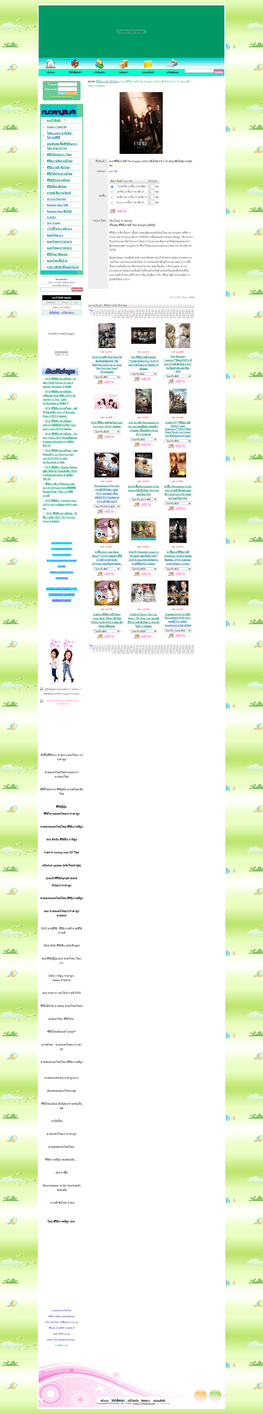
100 (183, 315)
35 (189, 310)
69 (189, 312)
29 (171, 310)
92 (158, 315)
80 (121, 315)
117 (175, 317)
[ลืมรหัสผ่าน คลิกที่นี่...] (71, 93)
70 (192, 312)
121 (192, 317)
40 (100, 312)
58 (156, 312)
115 (166, 317)
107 (132, 317)
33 (183, 310)
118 (179, 317)
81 (124, 315)
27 (165, 310)
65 (177, 312)
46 (119, 312)
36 (192, 310)
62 (168, 312)
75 (106, 315)
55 (146, 312)
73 (99, 315)
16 (131, 310)
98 (176, 315)
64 (174, 312)
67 (183, 312)
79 (118, 315)
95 (167, 315)
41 (103, 312)
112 (153, 317)
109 (140, 317)
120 (188, 317)
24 (156, 310)
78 (115, 315)
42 (106, 312)
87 (143, 315)
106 (127, 317)
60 (162, 312)
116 (170, 317)
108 (136, 317)
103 (114, 317)
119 (183, 317)
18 (137, 310)
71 (93, 315)
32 (180, 310)
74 (103, 315)
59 (159, 312)
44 (112, 312)
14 (125, 310)
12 (119, 310)
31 (177, 310)
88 (146, 315)
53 (140, 312)
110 (144, 317)
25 (159, 310)
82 (127, 315)
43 (109, 312)
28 (168, 310)
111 (149, 317)
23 (152, 310)
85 (136, 315)
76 (109, 315)
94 (164, 315)
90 (152, 315)
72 (96, 315)
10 (112, 310)
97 (173, 315)
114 (162, 317)
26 (162, 310)
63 (171, 312)
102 (192, 315)
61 (165, 312)
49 (128, 312)
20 (143, 310)
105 (123, 317)
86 (139, 315)
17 (134, 310)
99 (180, 315)
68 (186, 312)
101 (188, 315)
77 (112, 315)
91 (155, 315)
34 (186, 310)
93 (161, 315)
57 (152, 312)
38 (94, 312)
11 (115, 310)
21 (146, 310)
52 (137, 312)
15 (128, 310)
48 (125, 312)
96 (170, 315)
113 (157, 317)
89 (149, 315)
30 (174, 310)
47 (122, 312)
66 (180, 312)
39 (97, 312)
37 (91, 312)
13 (122, 310)
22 (149, 310)
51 (134, 312)
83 (130, 315)
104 (119, 317)
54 (143, 312)
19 (140, 310)
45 (115, 312)
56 (149, 312)
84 (133, 315)
